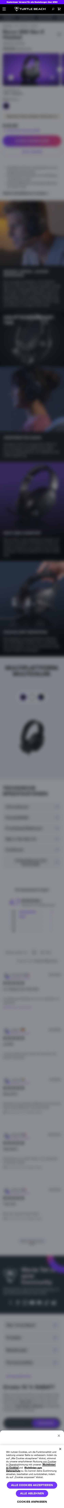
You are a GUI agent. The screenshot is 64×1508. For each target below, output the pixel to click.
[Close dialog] (58, 1435)
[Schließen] (60, 1449)
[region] (32, 1476)
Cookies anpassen (32, 1501)
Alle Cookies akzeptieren (32, 1485)
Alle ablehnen (32, 1493)
